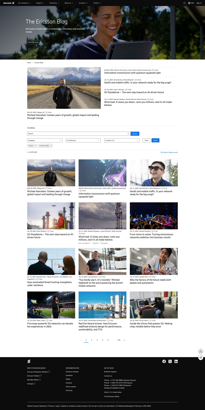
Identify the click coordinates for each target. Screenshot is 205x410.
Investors (82, 3)
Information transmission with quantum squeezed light (132, 72)
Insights (39, 3)
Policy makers (71, 387)
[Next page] (124, 340)
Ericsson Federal (33, 376)
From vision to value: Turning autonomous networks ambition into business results (151, 236)
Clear (146, 140)
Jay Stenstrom (93, 277)
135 (118, 340)
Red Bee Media (33, 380)
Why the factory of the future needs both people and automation (150, 281)
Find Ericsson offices (111, 396)
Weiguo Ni (40, 112)
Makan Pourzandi (53, 277)
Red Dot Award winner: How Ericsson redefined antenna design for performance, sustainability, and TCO (100, 326)
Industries (53, 3)
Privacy (51, 406)
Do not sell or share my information (102, 406)
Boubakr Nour (41, 277)
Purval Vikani (144, 320)
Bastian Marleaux (119, 99)
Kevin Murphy (41, 231)
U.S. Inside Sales (115, 392)
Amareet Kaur (118, 80)
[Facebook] (164, 361)
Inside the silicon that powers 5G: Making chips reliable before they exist (151, 325)
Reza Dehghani (129, 80)
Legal (57, 406)
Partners (69, 383)
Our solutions (23, 3)
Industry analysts (72, 372)
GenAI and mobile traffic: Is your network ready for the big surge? (137, 82)
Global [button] (31, 146)
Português (104, 243)
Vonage (30, 384)
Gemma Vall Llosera (120, 70)
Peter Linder (41, 320)
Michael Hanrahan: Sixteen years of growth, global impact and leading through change (49, 193)
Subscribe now (32, 42)
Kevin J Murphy (119, 90)
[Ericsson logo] (9, 3)
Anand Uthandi (131, 99)
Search (135, 134)
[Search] (184, 3)
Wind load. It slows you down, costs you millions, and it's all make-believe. (99, 238)
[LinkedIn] (176, 361)
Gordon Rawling (145, 231)
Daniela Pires (144, 277)
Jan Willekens (64, 277)
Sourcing (69, 390)
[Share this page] (200, 357)
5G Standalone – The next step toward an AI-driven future (134, 92)
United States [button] (44, 146)
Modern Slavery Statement (37, 406)
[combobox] (44, 140)
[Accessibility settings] (200, 351)
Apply (155, 140)
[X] (170, 361)
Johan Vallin (132, 70)
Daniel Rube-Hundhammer (97, 320)
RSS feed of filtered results (169, 152)
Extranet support (110, 372)
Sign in (199, 3)
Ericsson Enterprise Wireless (37, 372)
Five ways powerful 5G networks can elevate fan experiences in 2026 (50, 325)
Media (68, 379)
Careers (96, 3)
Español (96, 243)
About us (68, 3)
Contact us (108, 376)
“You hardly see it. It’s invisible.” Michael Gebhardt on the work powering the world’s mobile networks (101, 282)
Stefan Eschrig (141, 99)
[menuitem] (24, 3)
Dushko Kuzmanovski (144, 70)
